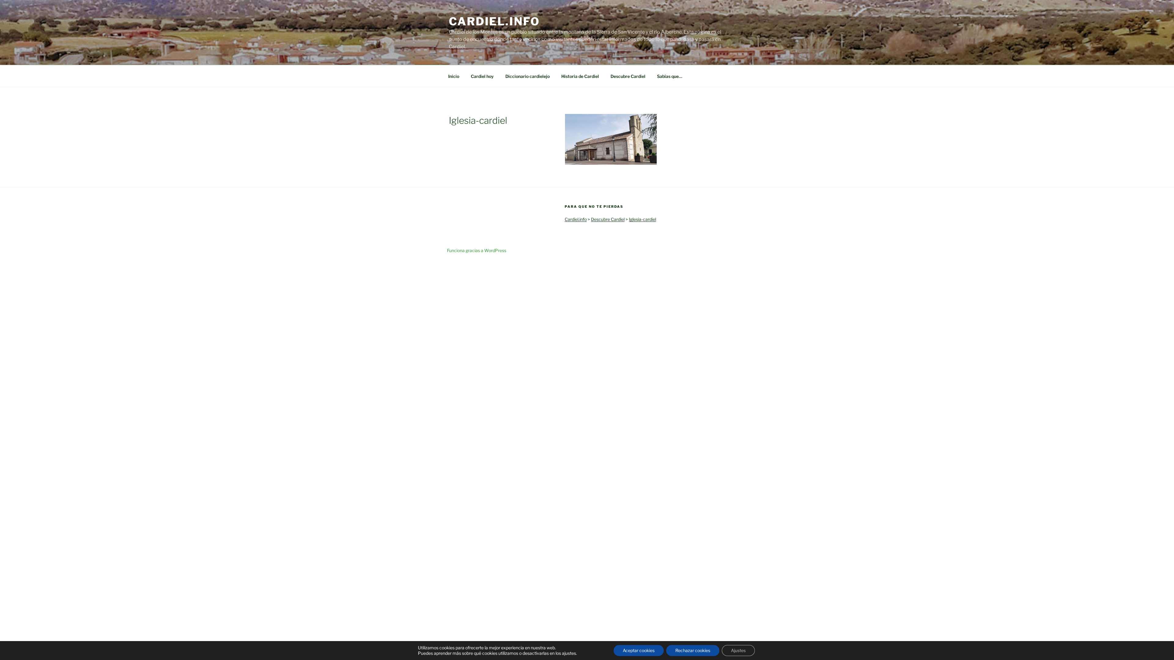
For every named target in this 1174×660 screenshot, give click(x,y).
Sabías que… (669, 76)
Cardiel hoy (482, 76)
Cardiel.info (494, 21)
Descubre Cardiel (628, 76)
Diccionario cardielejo (527, 76)
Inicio (453, 76)
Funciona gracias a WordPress (476, 250)
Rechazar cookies (692, 650)
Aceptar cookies (639, 650)
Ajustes (738, 650)
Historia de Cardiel (580, 76)
